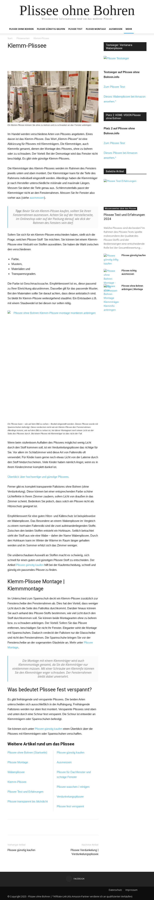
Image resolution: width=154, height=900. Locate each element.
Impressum (131, 890)
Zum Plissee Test (114, 86)
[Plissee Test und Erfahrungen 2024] (125, 194)
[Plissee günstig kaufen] (111, 260)
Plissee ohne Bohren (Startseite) (27, 752)
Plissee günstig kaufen (51, 28)
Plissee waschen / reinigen (73, 786)
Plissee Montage (96, 28)
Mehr (129, 28)
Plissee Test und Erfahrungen (25, 791)
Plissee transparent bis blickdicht (28, 801)
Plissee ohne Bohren (21, 28)
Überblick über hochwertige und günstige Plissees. (38, 476)
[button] (141, 29)
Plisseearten (23, 38)
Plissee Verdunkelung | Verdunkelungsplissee (84, 852)
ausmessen (37, 197)
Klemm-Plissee (17, 781)
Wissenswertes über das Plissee (120, 208)
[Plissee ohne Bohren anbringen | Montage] (111, 298)
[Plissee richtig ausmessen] (111, 281)
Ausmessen (115, 28)
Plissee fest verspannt (70, 806)
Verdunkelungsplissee (70, 796)
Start (10, 38)
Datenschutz (115, 890)
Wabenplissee (16, 772)
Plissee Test (75, 28)
